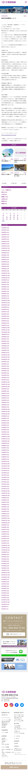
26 (10, 219)
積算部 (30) (4, 201)
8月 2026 (14, 208)
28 (17, 219)
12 (10, 215)
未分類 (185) (4, 199)
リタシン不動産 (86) (6, 190)
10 (3, 215)
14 (17, 215)
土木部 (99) (4, 194)
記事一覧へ (14, 183)
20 (14, 217)
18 (6, 217)
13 (14, 215)
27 (14, 219)
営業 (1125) (4, 192)
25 (6, 219)
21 (17, 217)
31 (3, 221)
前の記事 (4, 183)
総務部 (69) (4, 203)
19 (10, 217)
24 (3, 219)
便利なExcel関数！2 (6, 174)
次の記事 (24, 183)
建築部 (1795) (4, 196)
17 (3, 217)
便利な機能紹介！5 (5, 161)
